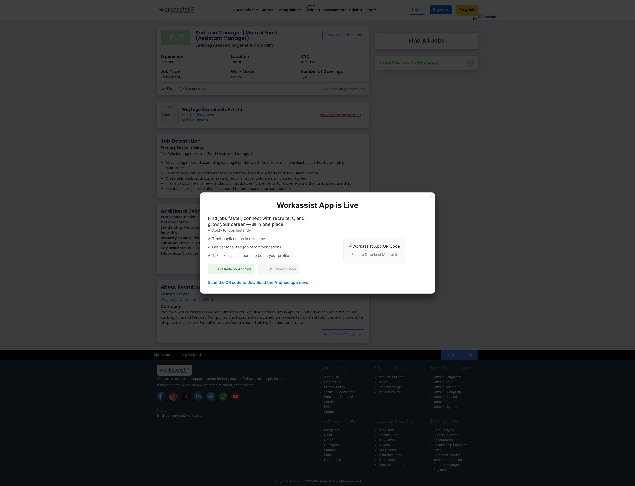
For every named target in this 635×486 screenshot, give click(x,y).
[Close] (431, 196)
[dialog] (317, 243)
